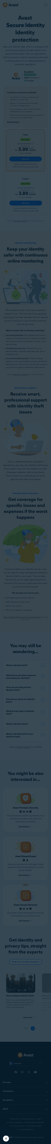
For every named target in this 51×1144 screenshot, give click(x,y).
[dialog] (25, 572)
